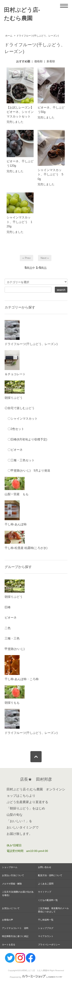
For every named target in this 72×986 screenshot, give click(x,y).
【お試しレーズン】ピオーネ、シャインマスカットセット (20, 112)
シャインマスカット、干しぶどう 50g (50, 174)
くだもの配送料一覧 (48, 900)
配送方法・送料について (50, 875)
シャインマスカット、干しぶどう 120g (19, 222)
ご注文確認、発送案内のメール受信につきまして (53, 910)
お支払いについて (11, 908)
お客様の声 (7, 920)
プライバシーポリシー (49, 944)
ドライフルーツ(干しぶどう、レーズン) (37, 35)
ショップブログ (45, 928)
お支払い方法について (13, 875)
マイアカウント (45, 936)
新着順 (51, 61)
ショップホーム (9, 867)
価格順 (38, 61)
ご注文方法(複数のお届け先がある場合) (18, 893)
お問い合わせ (44, 867)
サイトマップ (44, 892)
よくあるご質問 (45, 883)
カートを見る (8, 944)
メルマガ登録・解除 (12, 883)
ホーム (8, 35)
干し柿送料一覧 (48, 920)
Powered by (15, 977)
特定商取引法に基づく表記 (15, 936)
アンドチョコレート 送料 (15, 928)
